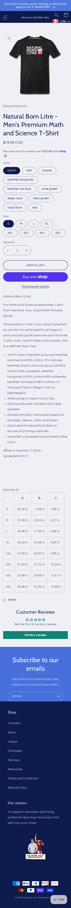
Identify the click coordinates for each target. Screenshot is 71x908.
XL (47, 223)
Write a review (35, 635)
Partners (14, 760)
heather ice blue (19, 188)
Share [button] (12, 599)
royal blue (14, 207)
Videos (12, 741)
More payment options (35, 286)
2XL (10, 232)
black (11, 170)
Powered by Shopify (47, 898)
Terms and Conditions (23, 778)
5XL (58, 232)
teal (29, 170)
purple (47, 170)
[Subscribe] (58, 696)
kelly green (41, 198)
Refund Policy (17, 787)
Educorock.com (30, 898)
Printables (15, 750)
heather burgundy (20, 179)
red (34, 207)
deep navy (15, 198)
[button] (5, 17)
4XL (42, 232)
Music (12, 732)
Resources (15, 769)
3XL (26, 232)
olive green (50, 188)
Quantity (9, 242)
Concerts (14, 723)
